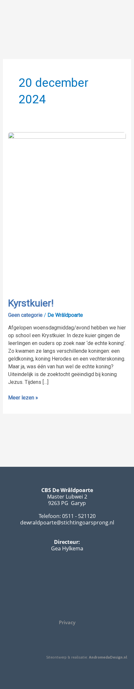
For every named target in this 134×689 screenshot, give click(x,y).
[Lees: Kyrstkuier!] (67, 210)
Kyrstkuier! (31, 303)
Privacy (67, 622)
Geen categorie (25, 315)
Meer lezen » (23, 397)
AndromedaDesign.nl (108, 657)
